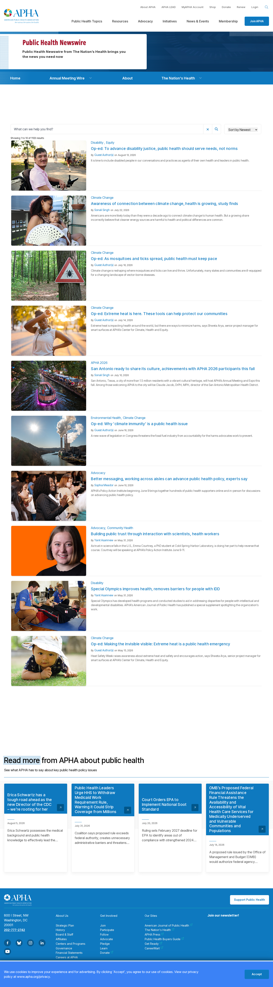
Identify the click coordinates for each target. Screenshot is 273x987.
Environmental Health (106, 418)
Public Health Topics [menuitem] (87, 21)
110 (168, 701)
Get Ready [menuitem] (152, 943)
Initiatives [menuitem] (170, 21)
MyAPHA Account (192, 7)
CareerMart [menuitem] (152, 948)
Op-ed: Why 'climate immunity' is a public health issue (139, 424)
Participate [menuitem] (107, 930)
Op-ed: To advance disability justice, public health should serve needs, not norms (164, 148)
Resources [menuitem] (120, 21)
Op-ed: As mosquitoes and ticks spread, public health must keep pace (154, 258)
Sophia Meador (104, 485)
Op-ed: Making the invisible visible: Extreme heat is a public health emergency (160, 644)
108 (153, 701)
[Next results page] (185, 701)
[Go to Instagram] (30, 942)
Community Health (120, 528)
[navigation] (15, 78)
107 (145, 701)
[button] (90, 78)
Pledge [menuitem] (105, 943)
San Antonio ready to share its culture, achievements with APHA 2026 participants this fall (173, 368)
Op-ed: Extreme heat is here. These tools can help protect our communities (159, 313)
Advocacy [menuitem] (145, 21)
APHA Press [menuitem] (152, 934)
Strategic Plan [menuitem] (65, 925)
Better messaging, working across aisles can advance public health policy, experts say (169, 479)
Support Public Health (249, 899)
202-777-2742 (14, 930)
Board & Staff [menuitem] (64, 934)
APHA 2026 (99, 363)
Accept (257, 974)
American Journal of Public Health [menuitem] (167, 925)
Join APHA (257, 21)
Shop (212, 7)
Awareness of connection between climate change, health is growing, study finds (164, 203)
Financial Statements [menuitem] (69, 952)
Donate (226, 7)
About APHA (147, 7)
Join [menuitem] (103, 925)
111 (176, 701)
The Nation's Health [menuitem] (158, 930)
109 (160, 701)
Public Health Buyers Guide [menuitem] (162, 939)
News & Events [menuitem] (198, 21)
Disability (97, 143)
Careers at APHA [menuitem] (67, 957)
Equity (110, 143)
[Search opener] (266, 7)
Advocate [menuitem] (106, 939)
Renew (241, 7)
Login (254, 7)
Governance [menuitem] (64, 948)
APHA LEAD (168, 7)
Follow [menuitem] (104, 934)
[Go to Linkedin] (42, 942)
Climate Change (102, 198)
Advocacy (98, 473)
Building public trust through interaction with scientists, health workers (155, 534)
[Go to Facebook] (7, 942)
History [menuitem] (60, 930)
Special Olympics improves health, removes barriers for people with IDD (155, 589)
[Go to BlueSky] (19, 942)
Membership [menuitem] (228, 21)
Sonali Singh (102, 210)
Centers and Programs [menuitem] (70, 943)
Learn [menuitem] (104, 948)
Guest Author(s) (104, 155)
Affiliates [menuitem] (61, 939)
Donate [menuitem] (105, 952)
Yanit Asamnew (103, 540)
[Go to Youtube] (7, 951)
